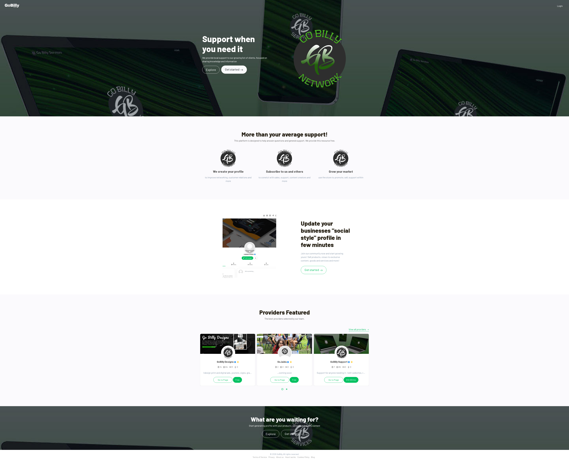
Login (560, 5)
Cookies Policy (303, 457)
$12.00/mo (351, 380)
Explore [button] (211, 69)
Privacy (271, 457)
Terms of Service (260, 457)
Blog (313, 457)
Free (237, 380)
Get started (232, 69)
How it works (290, 457)
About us (280, 457)
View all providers (357, 329)
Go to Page (223, 380)
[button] (282, 389)
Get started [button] (292, 434)
